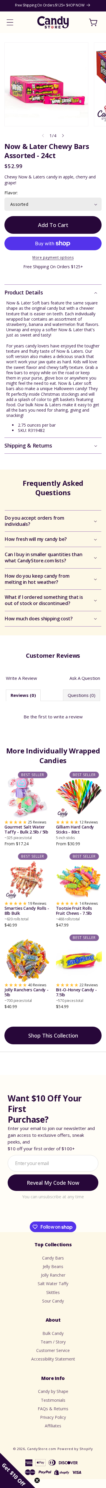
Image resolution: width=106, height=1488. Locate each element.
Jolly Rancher (53, 1275)
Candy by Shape (53, 1391)
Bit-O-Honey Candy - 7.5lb (76, 995)
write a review (68, 717)
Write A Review (21, 678)
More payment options (53, 257)
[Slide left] (43, 135)
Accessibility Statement (53, 1359)
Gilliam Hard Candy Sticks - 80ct (75, 832)
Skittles (53, 1292)
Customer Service (53, 1350)
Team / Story (53, 1342)
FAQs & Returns (53, 1408)
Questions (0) (81, 695)
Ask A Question (84, 678)
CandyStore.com (41, 1448)
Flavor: (11, 192)
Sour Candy (53, 1301)
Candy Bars (53, 1258)
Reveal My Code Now (53, 1182)
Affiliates (53, 1426)
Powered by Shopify (75, 1448)
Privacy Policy (53, 1417)
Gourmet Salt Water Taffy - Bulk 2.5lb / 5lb (26, 832)
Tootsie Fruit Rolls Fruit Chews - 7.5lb (74, 913)
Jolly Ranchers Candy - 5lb (26, 995)
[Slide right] (63, 135)
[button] (10, 22)
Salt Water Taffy (53, 1283)
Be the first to (53, 717)
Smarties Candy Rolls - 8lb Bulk (26, 913)
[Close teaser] (37, 1480)
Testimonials (53, 1400)
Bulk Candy (53, 1333)
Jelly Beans (53, 1266)
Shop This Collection (53, 1035)
